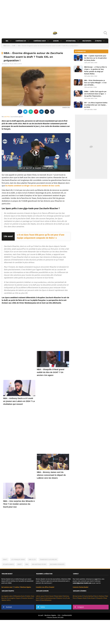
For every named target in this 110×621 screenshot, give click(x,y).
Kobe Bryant (91, 598)
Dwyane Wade (82, 598)
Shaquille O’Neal (102, 598)
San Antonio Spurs (39, 564)
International (71, 41)
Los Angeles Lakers (7, 596)
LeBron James (40, 596)
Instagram (80, 607)
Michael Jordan (77, 596)
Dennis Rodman (99, 596)
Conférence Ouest (40, 41)
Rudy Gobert (59, 596)
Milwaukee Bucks (19, 596)
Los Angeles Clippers (14, 598)
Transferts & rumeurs (48, 559)
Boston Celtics (6, 600)
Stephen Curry (61, 598)
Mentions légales (50, 615)
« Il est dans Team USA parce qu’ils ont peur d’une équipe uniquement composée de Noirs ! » (40, 236)
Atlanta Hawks (8, 564)
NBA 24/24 (6, 45)
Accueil (40, 615)
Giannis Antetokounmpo (48, 598)
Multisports (86, 41)
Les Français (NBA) (18, 559)
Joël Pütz (7, 116)
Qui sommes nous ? (7, 587)
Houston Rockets (27, 598)
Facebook (9, 607)
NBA (7, 41)
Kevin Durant (50, 596)
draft (20, 564)
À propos (98, 41)
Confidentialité (67, 615)
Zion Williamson (46, 600)
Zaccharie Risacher (57, 564)
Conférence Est (21, 41)
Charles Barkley (88, 596)
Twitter (42, 607)
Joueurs (56, 41)
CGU (59, 615)
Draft (13, 45)
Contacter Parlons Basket (80, 587)
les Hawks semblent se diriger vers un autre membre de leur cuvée (32, 186)
